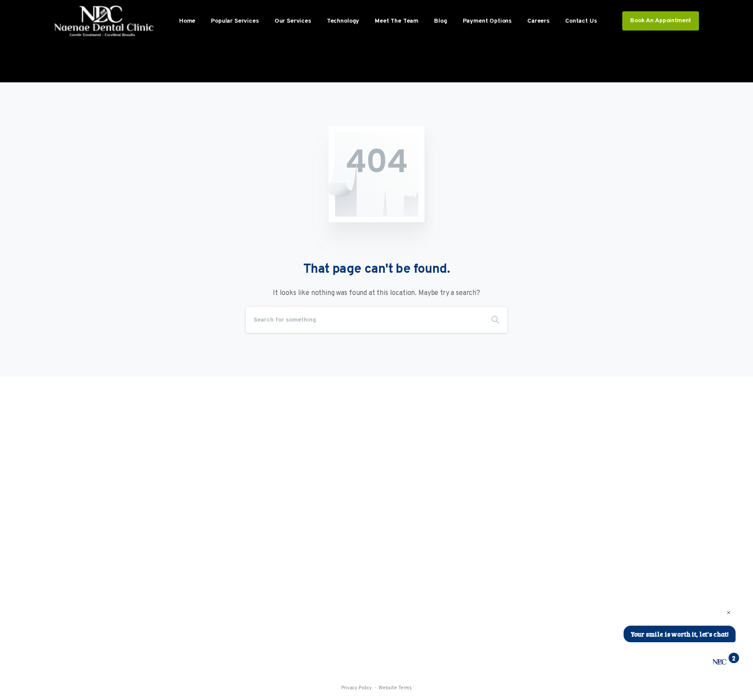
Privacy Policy (356, 688)
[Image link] (89, 489)
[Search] (495, 320)
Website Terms (395, 688)
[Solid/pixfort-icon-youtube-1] (426, 592)
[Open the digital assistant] (719, 662)
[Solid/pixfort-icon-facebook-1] (409, 592)
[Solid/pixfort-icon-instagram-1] (391, 592)
